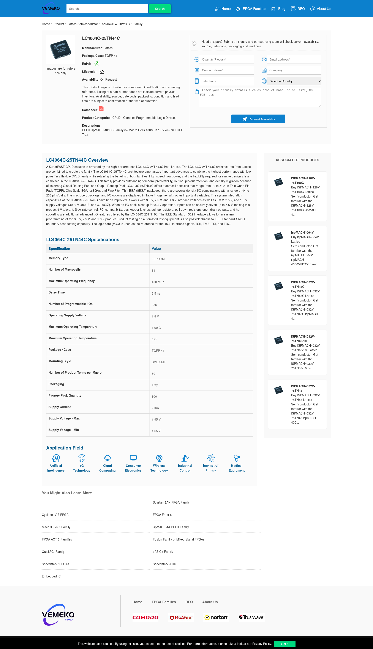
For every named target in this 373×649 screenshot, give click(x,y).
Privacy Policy (261, 643)
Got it (284, 644)
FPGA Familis (162, 514)
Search (160, 8)
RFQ (301, 8)
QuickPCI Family (53, 551)
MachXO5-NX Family (56, 527)
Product (59, 24)
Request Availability (261, 119)
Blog (281, 8)
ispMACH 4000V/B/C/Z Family (121, 24)
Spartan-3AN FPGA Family (171, 502)
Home (226, 8)
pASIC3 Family (163, 551)
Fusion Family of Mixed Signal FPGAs (178, 539)
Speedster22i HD (164, 564)
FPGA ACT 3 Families (57, 539)
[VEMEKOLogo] (51, 13)
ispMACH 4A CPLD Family (171, 527)
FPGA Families (254, 8)
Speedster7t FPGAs (55, 564)
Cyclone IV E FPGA (55, 514)
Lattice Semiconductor (83, 24)
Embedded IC (51, 576)
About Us (323, 8)
